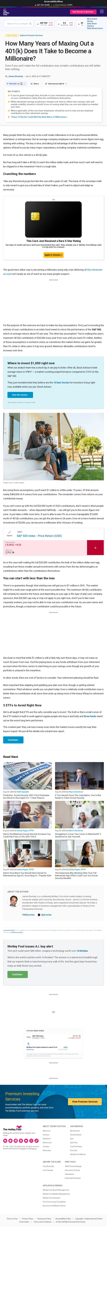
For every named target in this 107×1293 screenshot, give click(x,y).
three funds (90, 716)
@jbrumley (46, 915)
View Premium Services (85, 1101)
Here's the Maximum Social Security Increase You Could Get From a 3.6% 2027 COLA (27, 835)
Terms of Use (12, 1219)
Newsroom (47, 1142)
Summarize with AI (56, 84)
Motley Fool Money (78, 1154)
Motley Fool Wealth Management (56, 1194)
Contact (46, 1146)
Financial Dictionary (73, 1178)
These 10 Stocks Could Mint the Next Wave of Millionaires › (39, 117)
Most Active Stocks (92, 20)
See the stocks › (20, 395)
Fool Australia (48, 1166)
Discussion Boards (72, 1170)
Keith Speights (23, 792)
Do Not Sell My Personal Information (70, 1222)
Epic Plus (74, 1142)
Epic (72, 1139)
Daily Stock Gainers (92, 25)
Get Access (30, 1049)
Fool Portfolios (76, 1146)
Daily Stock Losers (95, 28)
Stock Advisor (76, 1135)
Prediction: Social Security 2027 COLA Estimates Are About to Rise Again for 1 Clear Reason (26, 796)
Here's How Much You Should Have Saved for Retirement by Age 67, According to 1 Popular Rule (27, 874)
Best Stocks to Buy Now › (83, 12)
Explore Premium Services (31, 35)
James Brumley (15, 76)
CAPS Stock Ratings (73, 1166)
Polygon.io (33, 1149)
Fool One (73, 1150)
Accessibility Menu (53, 1)
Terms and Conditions (43, 1222)
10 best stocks (61, 382)
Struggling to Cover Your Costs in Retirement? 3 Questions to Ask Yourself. (78, 835)
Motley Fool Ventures (51, 1198)
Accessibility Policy (63, 1219)
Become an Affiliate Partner (54, 1206)
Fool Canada (48, 1170)
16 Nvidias (82, 950)
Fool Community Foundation (54, 1202)
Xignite (23, 1149)
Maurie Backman (76, 792)
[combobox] (18, 23)
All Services (75, 1131)
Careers (46, 1135)
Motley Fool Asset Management (56, 1190)
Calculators (69, 1174)
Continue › (13, 739)
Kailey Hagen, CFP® (25, 831)
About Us (46, 1131)
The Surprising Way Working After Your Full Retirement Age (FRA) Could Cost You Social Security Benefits (76, 875)
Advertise (47, 1150)
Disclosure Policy (44, 1219)
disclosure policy (17, 932)
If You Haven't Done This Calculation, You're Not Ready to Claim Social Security (78, 796)
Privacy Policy (27, 1219)
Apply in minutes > (53, 255)
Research (47, 1139)
